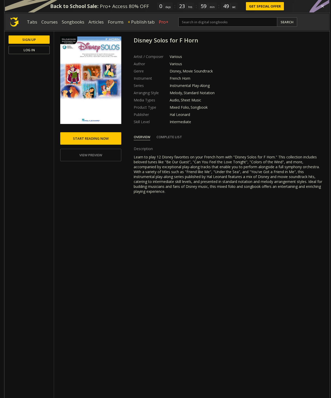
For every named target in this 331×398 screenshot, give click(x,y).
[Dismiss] (322, 6)
